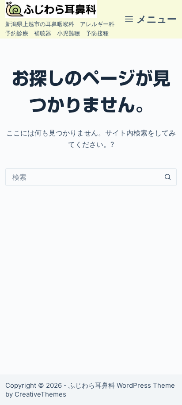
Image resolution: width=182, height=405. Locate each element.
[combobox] (82, 177)
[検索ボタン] (167, 177)
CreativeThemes (40, 394)
